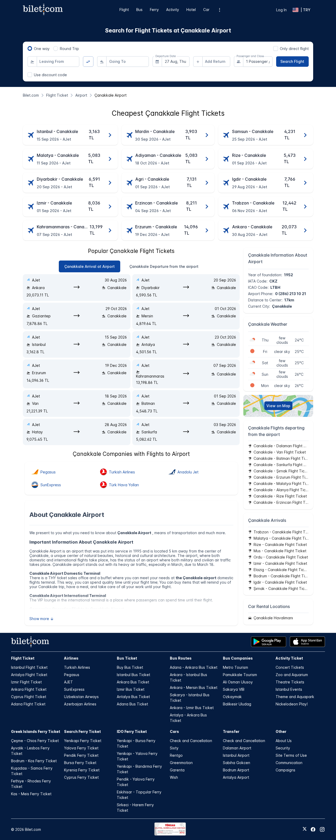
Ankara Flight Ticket (28, 689)
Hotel (191, 9)
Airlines (71, 658)
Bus (139, 9)
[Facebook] (313, 829)
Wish (174, 777)
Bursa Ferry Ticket (80, 762)
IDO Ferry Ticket (132, 731)
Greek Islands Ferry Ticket (35, 731)
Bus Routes (181, 658)
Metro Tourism (235, 667)
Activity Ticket (289, 658)
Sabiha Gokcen (236, 762)
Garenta (177, 770)
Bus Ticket (127, 658)
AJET (68, 682)
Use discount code (50, 75)
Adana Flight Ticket (28, 704)
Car (206, 9)
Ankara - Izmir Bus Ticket (192, 707)
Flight (124, 9)
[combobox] (58, 61)
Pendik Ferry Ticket (81, 755)
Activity (172, 9)
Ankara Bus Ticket (133, 682)
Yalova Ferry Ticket (81, 748)
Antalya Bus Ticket (133, 696)
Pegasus (71, 674)
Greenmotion (181, 762)
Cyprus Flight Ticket (28, 696)
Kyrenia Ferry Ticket (81, 770)
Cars (174, 731)
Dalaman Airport (237, 748)
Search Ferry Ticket (82, 731)
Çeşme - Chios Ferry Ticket (35, 740)
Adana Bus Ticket (132, 704)
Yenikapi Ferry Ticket (82, 740)
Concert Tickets (290, 667)
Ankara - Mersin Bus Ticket (193, 687)
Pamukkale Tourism (240, 674)
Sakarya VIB (233, 689)
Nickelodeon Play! (292, 704)
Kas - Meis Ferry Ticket (31, 794)
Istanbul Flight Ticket (29, 667)
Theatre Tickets (290, 682)
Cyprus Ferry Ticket (81, 777)
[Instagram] (322, 829)
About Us (284, 740)
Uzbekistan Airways (81, 696)
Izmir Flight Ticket (26, 682)
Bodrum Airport (236, 770)
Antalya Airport (236, 777)
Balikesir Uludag (237, 704)
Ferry (154, 9)
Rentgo (176, 755)
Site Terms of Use (291, 755)
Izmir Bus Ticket (130, 689)
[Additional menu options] (219, 9)
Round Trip (69, 48)
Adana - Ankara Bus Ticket (193, 667)
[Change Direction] (88, 61)
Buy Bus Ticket (130, 667)
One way (42, 48)
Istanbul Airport (236, 755)
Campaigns (285, 770)
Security (283, 748)
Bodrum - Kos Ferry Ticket (34, 761)
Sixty (174, 748)
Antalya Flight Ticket (29, 674)
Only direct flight (294, 48)
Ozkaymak (232, 696)
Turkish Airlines (77, 667)
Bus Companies (238, 658)
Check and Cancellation (191, 740)
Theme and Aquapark (295, 696)
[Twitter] (305, 829)
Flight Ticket (22, 658)
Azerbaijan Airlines (80, 704)
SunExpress (74, 689)
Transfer (231, 731)
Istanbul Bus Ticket (133, 674)
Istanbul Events (289, 689)
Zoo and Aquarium (292, 674)
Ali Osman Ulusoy (238, 682)
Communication (289, 762)
